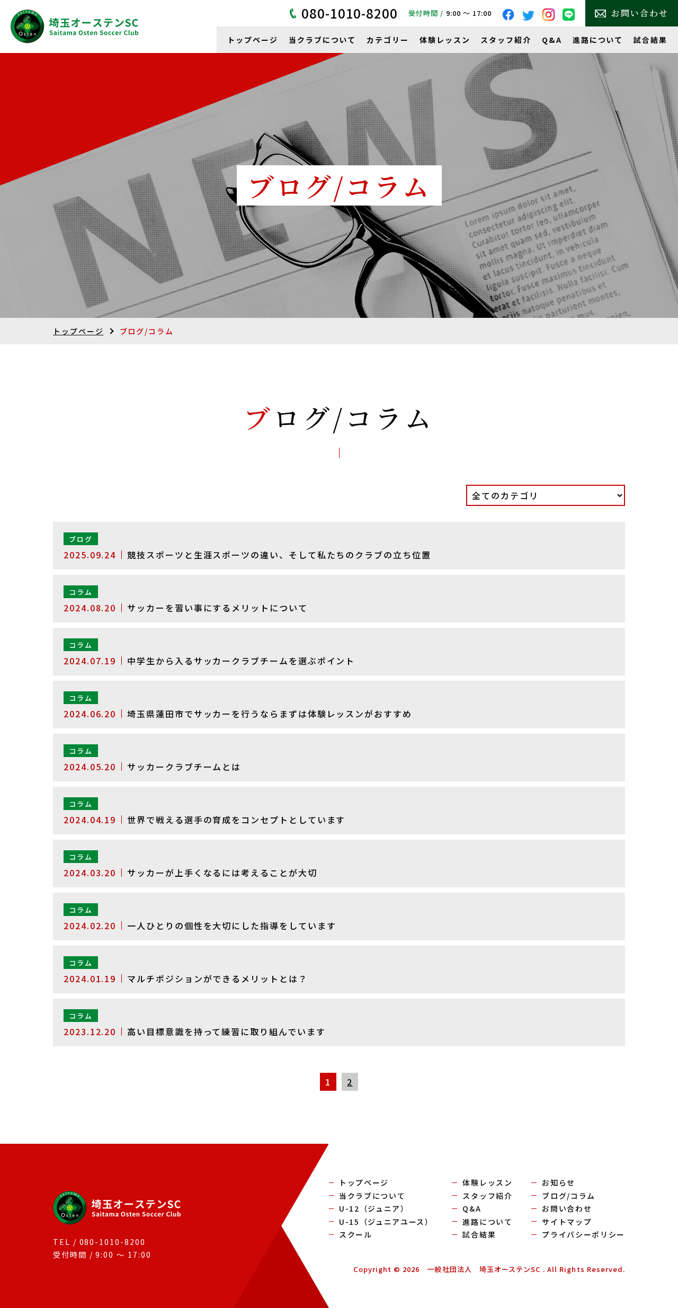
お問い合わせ (639, 13)
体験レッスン (445, 39)
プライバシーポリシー (583, 1234)
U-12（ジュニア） (374, 1208)
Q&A (552, 39)
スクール (355, 1234)
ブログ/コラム (568, 1195)
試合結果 (650, 39)
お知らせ (558, 1182)
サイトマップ (567, 1221)
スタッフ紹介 (505, 39)
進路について (598, 39)
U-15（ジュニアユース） (386, 1221)
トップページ (252, 39)
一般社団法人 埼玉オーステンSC (484, 1269)
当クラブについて (322, 39)
